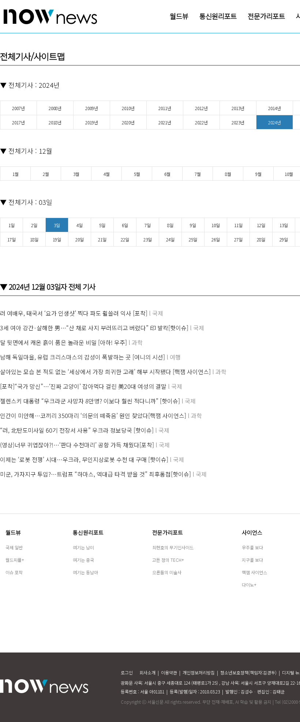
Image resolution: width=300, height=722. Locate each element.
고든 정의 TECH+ (168, 560)
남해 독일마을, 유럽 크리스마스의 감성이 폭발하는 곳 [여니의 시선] (82, 357)
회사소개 (147, 672)
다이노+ (249, 585)
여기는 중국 (83, 560)
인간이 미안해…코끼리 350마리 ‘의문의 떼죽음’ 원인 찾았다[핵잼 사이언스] (93, 415)
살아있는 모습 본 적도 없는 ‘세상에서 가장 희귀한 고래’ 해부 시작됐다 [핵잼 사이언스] (105, 371)
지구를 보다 (252, 560)
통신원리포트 (88, 532)
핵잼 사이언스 (254, 572)
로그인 (127, 672)
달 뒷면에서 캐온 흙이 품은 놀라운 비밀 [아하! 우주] (63, 342)
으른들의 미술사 (166, 572)
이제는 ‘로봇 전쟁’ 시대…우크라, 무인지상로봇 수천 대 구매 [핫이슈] (84, 459)
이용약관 (169, 672)
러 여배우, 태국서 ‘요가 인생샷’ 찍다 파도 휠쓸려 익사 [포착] (73, 313)
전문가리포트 (167, 532)
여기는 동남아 (85, 572)
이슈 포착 (14, 572)
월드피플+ (14, 560)
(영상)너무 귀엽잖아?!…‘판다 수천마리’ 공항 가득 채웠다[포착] (77, 444)
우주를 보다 (252, 547)
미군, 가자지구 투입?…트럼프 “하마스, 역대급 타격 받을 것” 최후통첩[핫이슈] (95, 474)
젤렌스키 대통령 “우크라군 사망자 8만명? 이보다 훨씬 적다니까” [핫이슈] (90, 400)
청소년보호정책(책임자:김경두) (248, 672)
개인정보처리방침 (199, 672)
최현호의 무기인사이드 (173, 547)
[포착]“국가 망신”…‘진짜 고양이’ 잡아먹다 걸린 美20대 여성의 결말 (83, 386)
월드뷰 (13, 532)
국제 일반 (14, 547)
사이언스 (252, 532)
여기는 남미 (83, 547)
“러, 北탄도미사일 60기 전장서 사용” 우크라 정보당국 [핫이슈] (77, 430)
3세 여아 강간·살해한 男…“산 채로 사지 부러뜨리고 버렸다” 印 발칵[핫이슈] (94, 327)
